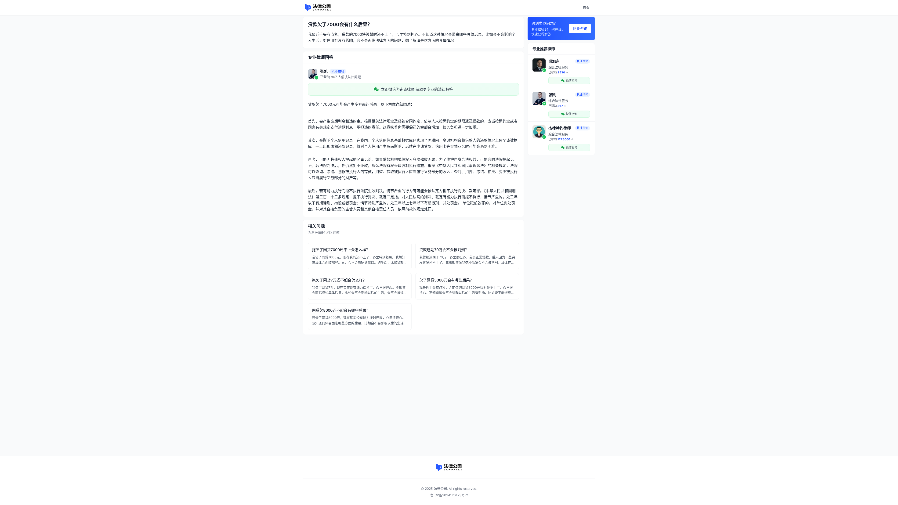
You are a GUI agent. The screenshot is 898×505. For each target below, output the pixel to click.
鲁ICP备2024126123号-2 (449, 495)
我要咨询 (579, 28)
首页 (586, 7)
